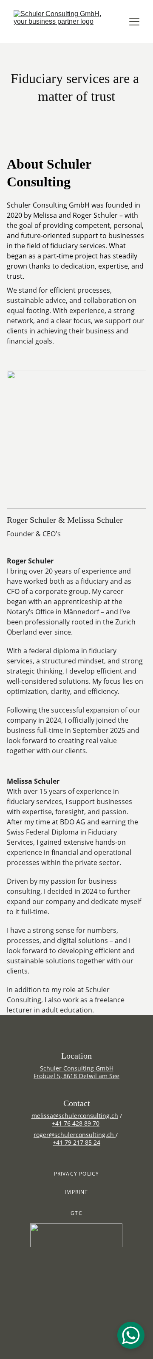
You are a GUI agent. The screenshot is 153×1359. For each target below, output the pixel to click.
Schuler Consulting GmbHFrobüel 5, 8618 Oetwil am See (76, 1072)
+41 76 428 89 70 (75, 1123)
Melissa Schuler (95, 519)
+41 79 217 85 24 (76, 1142)
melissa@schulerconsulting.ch (74, 1116)
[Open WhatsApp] (130, 1335)
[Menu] (134, 21)
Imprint (76, 1191)
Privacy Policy (76, 1173)
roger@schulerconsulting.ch (74, 1135)
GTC (76, 1213)
